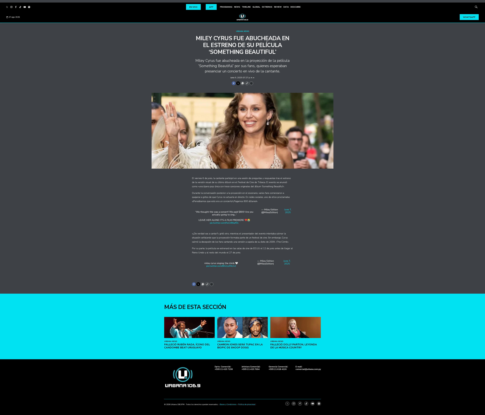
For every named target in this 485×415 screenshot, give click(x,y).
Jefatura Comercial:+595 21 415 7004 (251, 368)
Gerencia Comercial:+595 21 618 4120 (278, 368)
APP (211, 7)
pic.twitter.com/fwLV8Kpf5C (224, 222)
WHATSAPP (469, 17)
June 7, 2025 (287, 211)
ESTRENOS (267, 7)
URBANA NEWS (242, 31)
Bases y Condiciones (228, 404)
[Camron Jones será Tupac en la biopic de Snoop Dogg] (242, 327)
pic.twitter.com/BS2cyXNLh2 (221, 265)
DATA (286, 7)
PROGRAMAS (226, 7)
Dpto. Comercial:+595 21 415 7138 (224, 368)
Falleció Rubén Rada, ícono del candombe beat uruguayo (187, 346)
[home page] (242, 17)
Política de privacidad (246, 404)
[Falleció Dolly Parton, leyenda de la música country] (295, 327)
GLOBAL (256, 7)
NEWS (237, 7)
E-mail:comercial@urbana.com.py (308, 368)
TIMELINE (246, 7)
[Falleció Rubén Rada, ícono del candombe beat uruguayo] (189, 327)
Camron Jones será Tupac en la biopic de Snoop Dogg (240, 346)
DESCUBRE (295, 7)
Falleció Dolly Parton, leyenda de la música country (293, 346)
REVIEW (278, 7)
